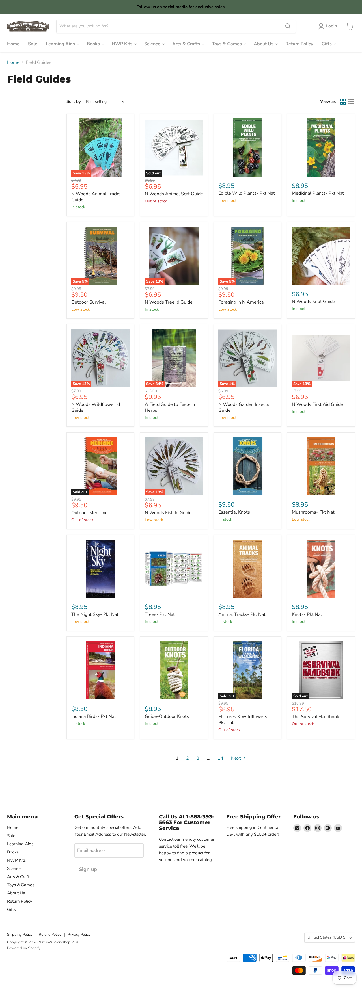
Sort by (73, 101)
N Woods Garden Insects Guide (243, 407)
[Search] (288, 26)
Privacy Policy (79, 934)
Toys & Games (227, 44)
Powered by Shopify (23, 948)
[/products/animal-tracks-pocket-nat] (247, 569)
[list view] (351, 102)
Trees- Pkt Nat (160, 614)
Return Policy (299, 44)
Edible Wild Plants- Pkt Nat (246, 193)
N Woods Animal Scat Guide (174, 194)
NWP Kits (122, 44)
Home (13, 44)
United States (326, 937)
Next (236, 758)
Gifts (327, 44)
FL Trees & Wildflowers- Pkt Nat (243, 720)
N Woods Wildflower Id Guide (95, 407)
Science (152, 44)
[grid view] (343, 102)
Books (94, 44)
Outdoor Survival (88, 302)
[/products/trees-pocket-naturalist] (174, 569)
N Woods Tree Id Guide (169, 302)
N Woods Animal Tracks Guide (95, 197)
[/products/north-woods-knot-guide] (321, 256)
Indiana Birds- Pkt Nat (93, 716)
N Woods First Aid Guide (317, 404)
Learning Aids (61, 44)
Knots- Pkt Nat (307, 614)
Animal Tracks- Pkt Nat (242, 614)
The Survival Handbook (315, 717)
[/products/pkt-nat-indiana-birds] (100, 670)
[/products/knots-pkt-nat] (321, 569)
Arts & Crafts (186, 44)
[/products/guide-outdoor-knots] (174, 670)
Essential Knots (234, 512)
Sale (32, 44)
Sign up (88, 869)
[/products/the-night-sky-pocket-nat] (100, 569)
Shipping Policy (20, 934)
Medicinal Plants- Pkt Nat (318, 193)
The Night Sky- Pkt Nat (94, 614)
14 (220, 758)
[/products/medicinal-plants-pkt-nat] (321, 147)
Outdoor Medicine (89, 513)
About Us (264, 44)
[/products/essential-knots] (247, 466)
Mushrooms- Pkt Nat (313, 512)
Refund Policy (50, 934)
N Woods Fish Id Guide (168, 513)
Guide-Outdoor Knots (167, 716)
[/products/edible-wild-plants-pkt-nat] (247, 147)
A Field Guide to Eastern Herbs (170, 407)
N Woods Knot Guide (313, 301)
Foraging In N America (241, 302)
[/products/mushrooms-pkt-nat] (321, 466)
